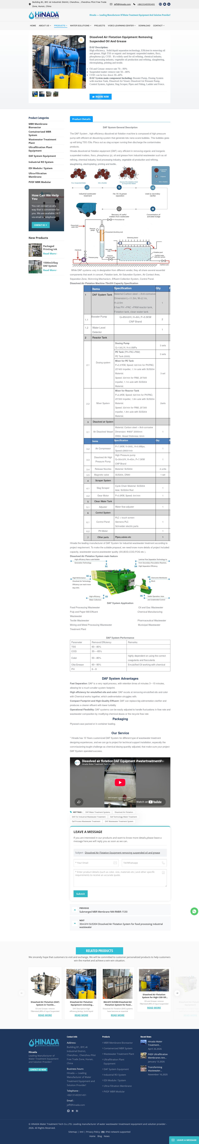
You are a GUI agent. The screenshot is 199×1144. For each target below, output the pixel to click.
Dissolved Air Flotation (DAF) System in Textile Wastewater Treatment (45, 1003)
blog (99, 1136)
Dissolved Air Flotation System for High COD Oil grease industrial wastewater (154, 996)
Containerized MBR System (40, 133)
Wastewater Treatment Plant (42, 141)
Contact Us (39, 225)
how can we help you (45, 197)
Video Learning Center (121, 26)
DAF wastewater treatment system (119, 821)
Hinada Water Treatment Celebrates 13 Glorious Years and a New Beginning (159, 1043)
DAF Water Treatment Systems (98, 812)
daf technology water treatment (123, 817)
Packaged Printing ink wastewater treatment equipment (50, 247)
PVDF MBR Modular (40, 182)
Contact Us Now (38, 1069)
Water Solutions (79, 26)
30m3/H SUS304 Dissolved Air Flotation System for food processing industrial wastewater (117, 1003)
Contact (158, 26)
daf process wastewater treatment (86, 821)
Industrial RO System (41, 161)
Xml (81, 1131)
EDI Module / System (41, 168)
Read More (45, 1015)
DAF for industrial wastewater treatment (89, 817)
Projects (99, 26)
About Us (44, 26)
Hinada (33, 1052)
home (92, 1136)
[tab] (81, 119)
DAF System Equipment (42, 155)
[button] (177, 993)
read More (49, 253)
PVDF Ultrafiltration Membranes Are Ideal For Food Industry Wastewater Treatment (159, 1056)
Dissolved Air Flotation (124, 812)
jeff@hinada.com (122, 4)
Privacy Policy (93, 1131)
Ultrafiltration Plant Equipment (40, 149)
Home (33, 26)
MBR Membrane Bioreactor (38, 125)
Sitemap (72, 1131)
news (107, 1136)
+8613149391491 (146, 4)
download (144, 26)
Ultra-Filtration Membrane (38, 175)
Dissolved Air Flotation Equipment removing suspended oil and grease (122, 852)
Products (59, 26)
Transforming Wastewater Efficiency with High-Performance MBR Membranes (158, 1069)
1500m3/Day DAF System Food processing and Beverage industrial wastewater (52, 264)
